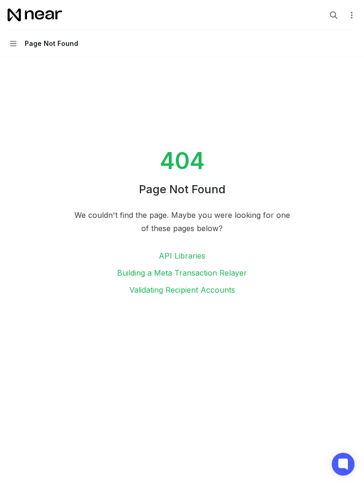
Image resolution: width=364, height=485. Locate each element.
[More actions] (351, 15)
